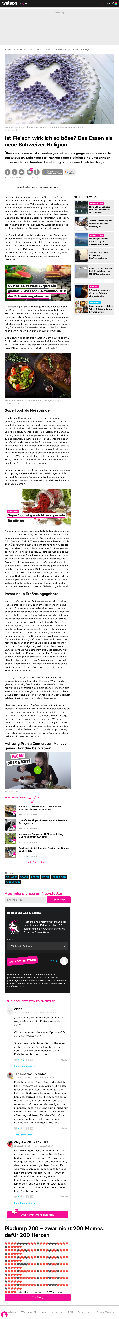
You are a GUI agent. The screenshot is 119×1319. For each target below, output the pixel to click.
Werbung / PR (29, 1312)
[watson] (9, 3)
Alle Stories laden (37, 862)
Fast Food (59, 877)
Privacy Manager (105, 1312)
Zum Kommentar (23, 1066)
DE (101, 3)
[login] (4, 1314)
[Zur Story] (59, 1263)
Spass (19, 50)
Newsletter (10, 1312)
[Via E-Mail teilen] (21, 172)
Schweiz (8, 50)
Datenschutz (84, 1312)
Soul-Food (13, 882)
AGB (70, 1312)
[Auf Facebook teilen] (7, 172)
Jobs (43, 1312)
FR (108, 3)
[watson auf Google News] (70, 172)
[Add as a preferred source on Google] (52, 172)
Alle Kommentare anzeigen (37, 1214)
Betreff (10, 939)
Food (45, 877)
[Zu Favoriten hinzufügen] (37, 172)
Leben (35, 877)
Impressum (57, 1312)
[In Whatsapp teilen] (14, 172)
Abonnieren (59, 899)
